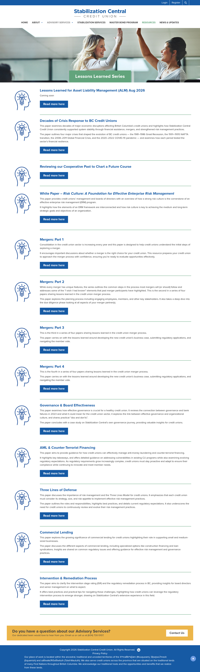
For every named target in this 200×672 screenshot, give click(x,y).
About (36, 22)
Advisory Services (58, 22)
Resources (149, 22)
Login (164, 2)
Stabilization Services (91, 22)
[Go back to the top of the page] (193, 658)
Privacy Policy (100, 653)
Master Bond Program (124, 22)
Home (24, 22)
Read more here (54, 104)
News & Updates (169, 22)
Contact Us (177, 633)
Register (176, 2)
